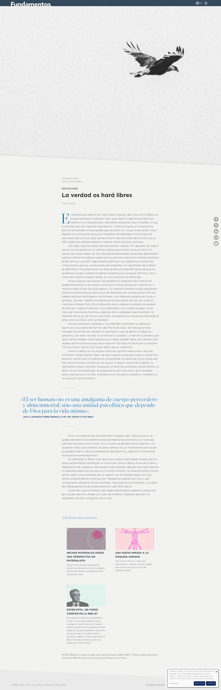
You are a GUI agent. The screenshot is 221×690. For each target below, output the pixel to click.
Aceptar (211, 683)
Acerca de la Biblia (72, 181)
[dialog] (192, 678)
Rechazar (199, 683)
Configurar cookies (155, 685)
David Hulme (68, 203)
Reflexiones (70, 188)
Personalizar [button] (173, 683)
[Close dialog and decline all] (216, 670)
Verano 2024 (70, 178)
